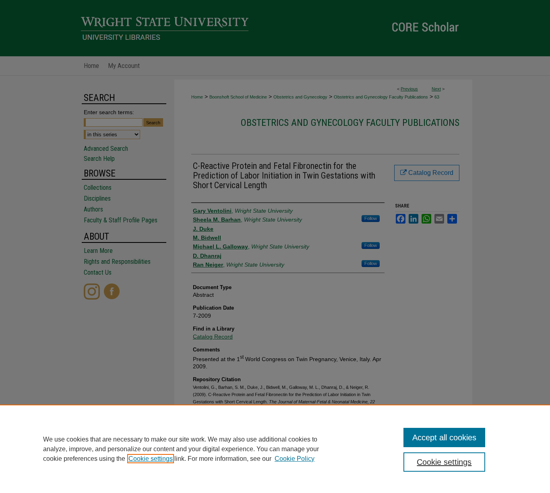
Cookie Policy (294, 458)
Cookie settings (150, 458)
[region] (275, 449)
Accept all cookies (444, 437)
